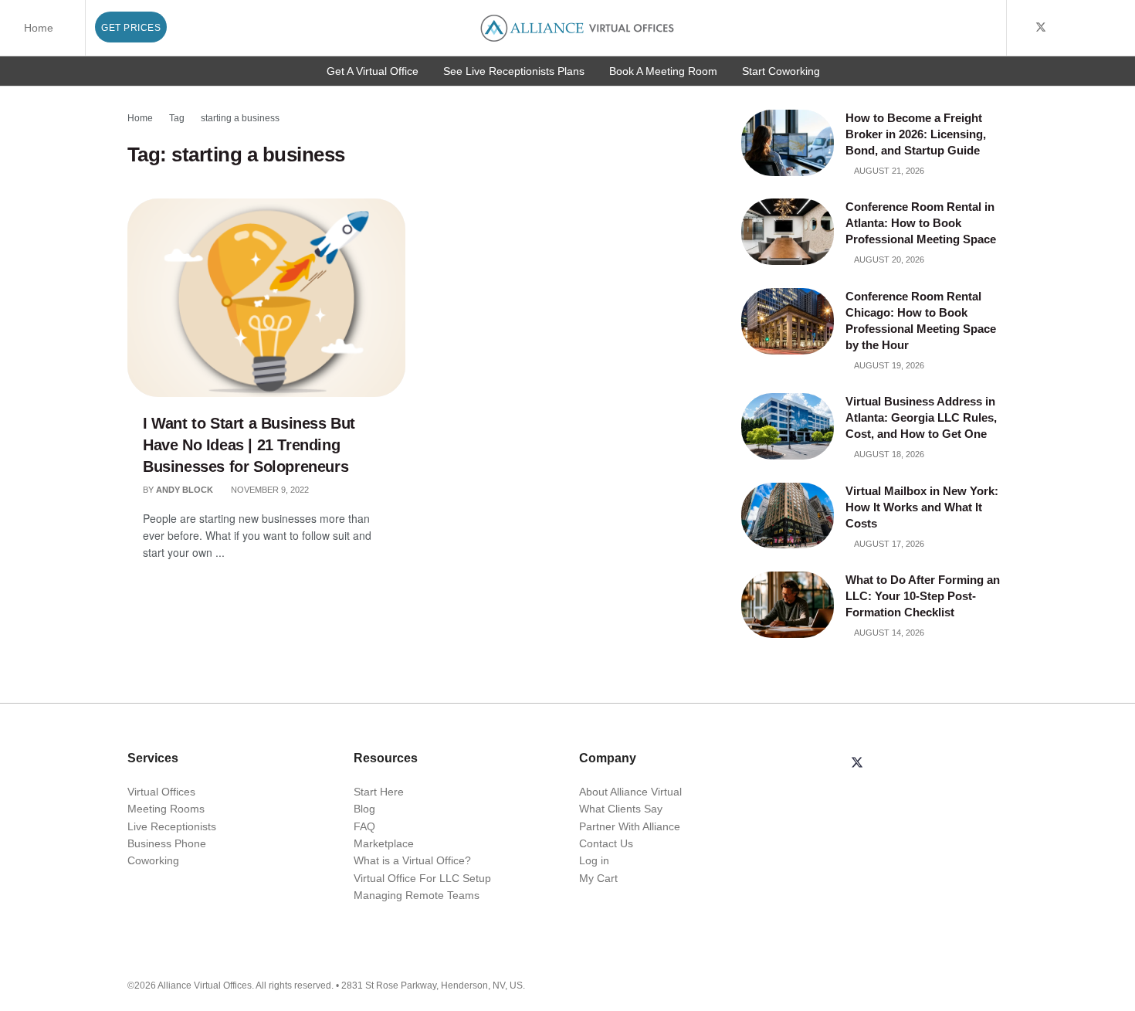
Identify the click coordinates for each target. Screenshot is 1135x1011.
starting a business (240, 118)
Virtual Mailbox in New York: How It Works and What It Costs (921, 507)
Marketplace (384, 843)
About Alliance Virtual (630, 791)
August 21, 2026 (888, 170)
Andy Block (184, 489)
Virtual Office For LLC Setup (422, 878)
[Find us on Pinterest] (1119, 28)
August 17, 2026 (888, 543)
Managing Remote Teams (416, 895)
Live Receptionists (171, 826)
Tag (177, 118)
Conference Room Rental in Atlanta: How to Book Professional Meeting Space (922, 223)
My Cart (598, 878)
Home (38, 28)
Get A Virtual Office (372, 71)
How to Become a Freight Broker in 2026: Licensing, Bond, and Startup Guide (915, 134)
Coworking (153, 860)
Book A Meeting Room (663, 71)
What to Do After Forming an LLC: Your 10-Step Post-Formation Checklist (922, 596)
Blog (364, 808)
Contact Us (606, 843)
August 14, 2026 (888, 632)
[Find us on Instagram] (1100, 28)
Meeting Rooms (166, 808)
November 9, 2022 (269, 489)
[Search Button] (992, 28)
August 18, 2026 (888, 454)
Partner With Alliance (629, 826)
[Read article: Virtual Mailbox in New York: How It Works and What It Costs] (787, 516)
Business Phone (166, 843)
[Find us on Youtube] (1061, 28)
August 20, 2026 (888, 259)
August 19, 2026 (888, 365)
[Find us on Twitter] (1040, 28)
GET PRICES (131, 27)
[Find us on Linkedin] (894, 764)
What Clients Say (620, 808)
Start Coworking (781, 71)
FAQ (364, 826)
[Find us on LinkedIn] (1080, 28)
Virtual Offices (161, 791)
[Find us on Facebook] (1020, 28)
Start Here (379, 791)
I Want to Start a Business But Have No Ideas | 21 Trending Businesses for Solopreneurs (249, 445)
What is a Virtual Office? (412, 860)
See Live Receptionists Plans (513, 71)
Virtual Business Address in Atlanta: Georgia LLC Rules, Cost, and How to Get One (921, 417)
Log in (594, 860)
